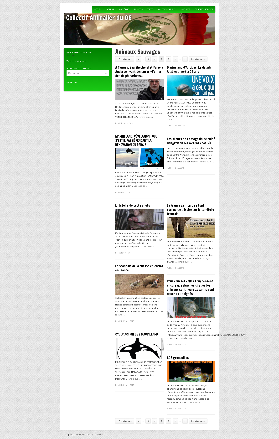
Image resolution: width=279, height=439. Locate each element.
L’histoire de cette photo (132, 205)
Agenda (110, 9)
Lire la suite (146, 116)
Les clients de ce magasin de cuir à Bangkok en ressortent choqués (191, 141)
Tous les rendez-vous (76, 61)
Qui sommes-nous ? (167, 9)
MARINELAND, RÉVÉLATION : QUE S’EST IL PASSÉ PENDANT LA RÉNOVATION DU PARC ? (136, 140)
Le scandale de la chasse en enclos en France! (139, 268)
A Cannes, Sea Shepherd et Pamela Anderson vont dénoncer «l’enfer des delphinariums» (139, 71)
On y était (124, 9)
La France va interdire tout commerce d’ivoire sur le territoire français (191, 209)
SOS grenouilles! (178, 357)
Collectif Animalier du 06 (99, 17)
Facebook (72, 82)
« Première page (124, 59)
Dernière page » (198, 59)
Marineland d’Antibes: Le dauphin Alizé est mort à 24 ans (190, 69)
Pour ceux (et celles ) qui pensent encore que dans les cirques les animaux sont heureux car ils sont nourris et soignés (190, 287)
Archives (185, 9)
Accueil (98, 9)
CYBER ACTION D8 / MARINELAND (136, 334)
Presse (150, 9)
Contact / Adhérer (204, 9)
